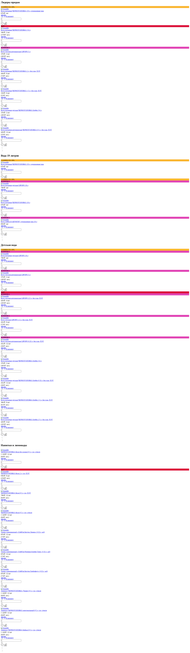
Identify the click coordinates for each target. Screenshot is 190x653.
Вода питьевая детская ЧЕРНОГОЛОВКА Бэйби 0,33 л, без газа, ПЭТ (27, 380)
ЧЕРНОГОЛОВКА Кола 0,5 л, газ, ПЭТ (16, 493)
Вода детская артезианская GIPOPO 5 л (15, 52)
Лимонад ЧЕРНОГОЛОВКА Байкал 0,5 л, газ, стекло (21, 630)
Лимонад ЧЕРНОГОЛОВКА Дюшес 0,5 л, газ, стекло (21, 591)
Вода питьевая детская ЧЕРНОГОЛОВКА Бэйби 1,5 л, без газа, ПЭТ (27, 400)
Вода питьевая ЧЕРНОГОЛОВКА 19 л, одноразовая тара (22, 11)
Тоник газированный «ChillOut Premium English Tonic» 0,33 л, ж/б (25, 552)
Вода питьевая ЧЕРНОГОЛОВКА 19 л (15, 202)
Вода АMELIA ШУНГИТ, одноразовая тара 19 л (19, 222)
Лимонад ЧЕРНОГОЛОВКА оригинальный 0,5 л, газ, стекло (24, 610)
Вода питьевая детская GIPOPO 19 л (14, 185)
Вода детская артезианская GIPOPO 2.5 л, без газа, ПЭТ (22, 298)
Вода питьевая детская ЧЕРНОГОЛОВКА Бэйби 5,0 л (21, 110)
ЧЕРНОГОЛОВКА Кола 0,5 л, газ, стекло (16, 513)
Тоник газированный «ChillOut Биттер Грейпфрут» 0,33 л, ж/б (24, 571)
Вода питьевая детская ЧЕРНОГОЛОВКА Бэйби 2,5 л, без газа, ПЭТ (27, 420)
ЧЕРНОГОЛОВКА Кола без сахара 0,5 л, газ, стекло (20, 452)
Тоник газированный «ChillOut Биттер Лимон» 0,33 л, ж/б (23, 532)
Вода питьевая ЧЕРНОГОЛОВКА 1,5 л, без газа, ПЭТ (21, 91)
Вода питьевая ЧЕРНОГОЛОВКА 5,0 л (15, 30)
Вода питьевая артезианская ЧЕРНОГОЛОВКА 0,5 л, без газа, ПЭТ (26, 130)
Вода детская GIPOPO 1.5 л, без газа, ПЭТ (17, 320)
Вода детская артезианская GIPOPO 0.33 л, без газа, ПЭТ (22, 341)
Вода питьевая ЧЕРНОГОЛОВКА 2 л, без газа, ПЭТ (20, 71)
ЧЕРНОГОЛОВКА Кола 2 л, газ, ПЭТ (15, 473)
